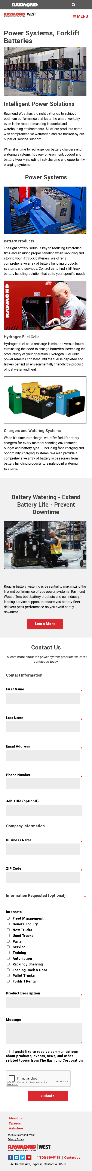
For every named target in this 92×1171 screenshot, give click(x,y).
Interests (14, 912)
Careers (15, 1123)
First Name (15, 689)
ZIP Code (13, 869)
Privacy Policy (16, 1139)
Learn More (45, 624)
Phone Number (18, 775)
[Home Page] (20, 14)
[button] (65, 5)
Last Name (14, 718)
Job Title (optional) (22, 801)
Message (13, 1020)
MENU (82, 16)
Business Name (18, 840)
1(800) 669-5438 (48, 1157)
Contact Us (72, 1157)
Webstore (16, 1128)
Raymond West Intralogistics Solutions (10, 1157)
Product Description (23, 993)
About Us (15, 1118)
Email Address (18, 746)
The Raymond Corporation (28, 1157)
